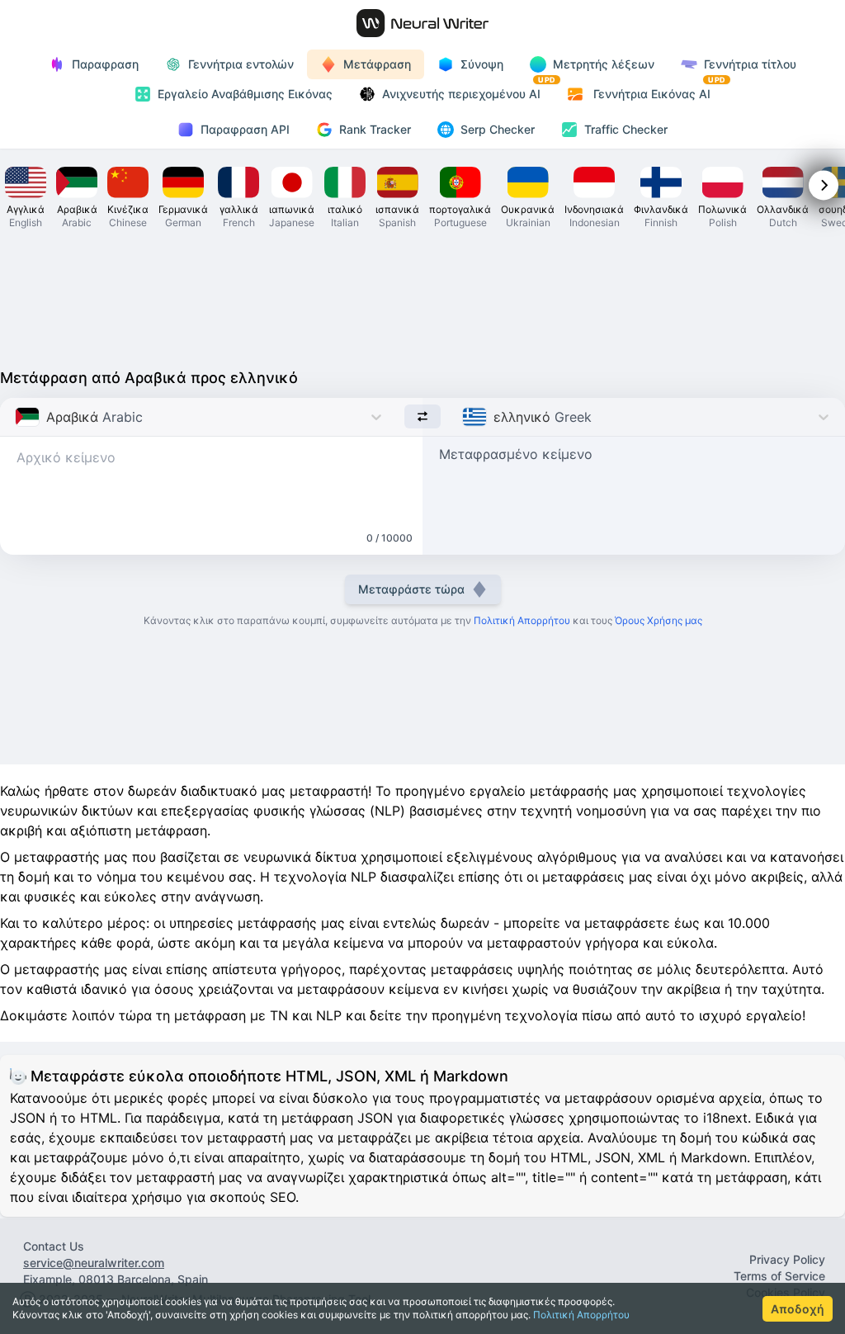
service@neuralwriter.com (93, 1263)
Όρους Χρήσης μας (658, 620)
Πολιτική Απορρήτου (581, 1314)
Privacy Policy (787, 1259)
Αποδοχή (797, 1309)
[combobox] (17, 417)
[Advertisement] (422, 297)
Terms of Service (779, 1276)
